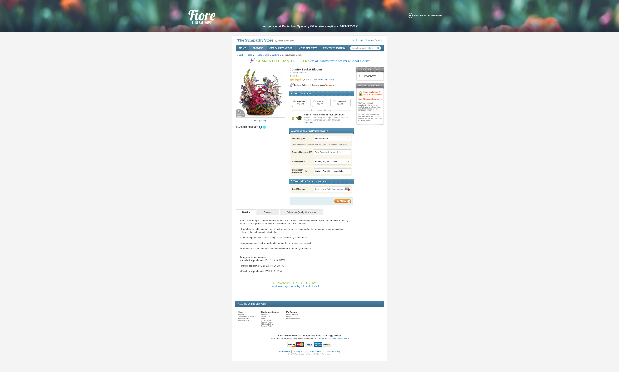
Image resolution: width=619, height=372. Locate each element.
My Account (358, 40)
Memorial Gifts (308, 48)
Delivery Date (298, 162)
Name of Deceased (301, 152)
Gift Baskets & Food (281, 48)
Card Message (298, 189)
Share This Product (247, 127)
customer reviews (325, 80)
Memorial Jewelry (334, 48)
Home (242, 48)
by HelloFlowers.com (265, 40)
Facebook (260, 127)
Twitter (264, 127)
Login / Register (292, 314)
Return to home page (428, 15)
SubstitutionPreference (297, 171)
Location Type (298, 139)
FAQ (263, 318)
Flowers (258, 48)
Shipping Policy (267, 324)
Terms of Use (266, 320)
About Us (264, 314)
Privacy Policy (266, 322)
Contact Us (265, 316)
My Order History (293, 318)
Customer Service (374, 40)
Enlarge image (260, 120)
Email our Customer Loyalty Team (334, 338)
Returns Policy (267, 326)
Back (241, 55)
